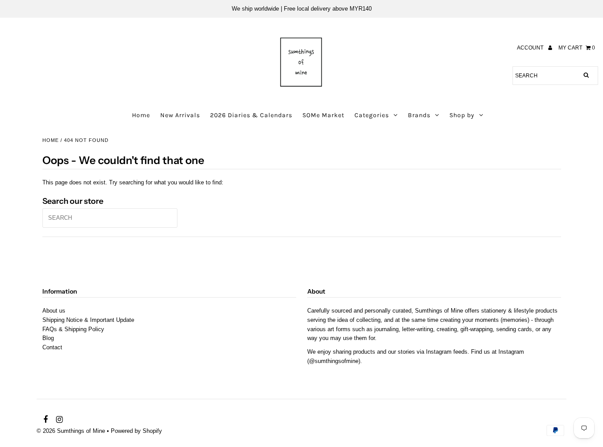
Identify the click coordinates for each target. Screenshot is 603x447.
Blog (48, 338)
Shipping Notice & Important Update (88, 320)
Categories (371, 115)
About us (53, 310)
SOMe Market (323, 115)
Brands (419, 115)
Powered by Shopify (136, 431)
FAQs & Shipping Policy (73, 329)
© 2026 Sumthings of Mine (71, 431)
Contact (52, 347)
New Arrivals (180, 115)
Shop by (462, 115)
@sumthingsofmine (333, 361)
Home (141, 115)
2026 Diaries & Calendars (251, 115)
